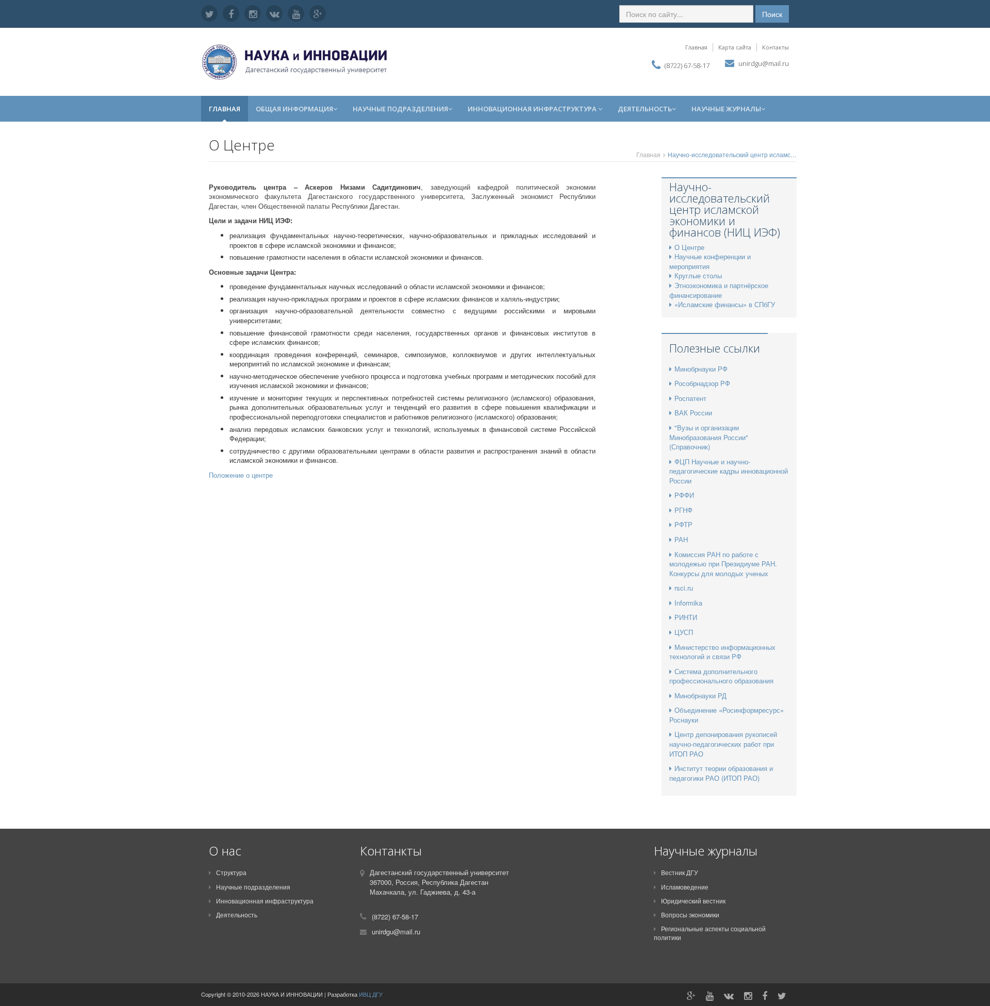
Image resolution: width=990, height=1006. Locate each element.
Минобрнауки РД (700, 695)
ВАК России (693, 412)
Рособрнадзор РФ (702, 383)
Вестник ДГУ (679, 872)
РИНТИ (685, 617)
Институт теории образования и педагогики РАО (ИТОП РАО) (721, 773)
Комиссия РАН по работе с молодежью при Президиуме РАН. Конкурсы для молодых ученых (723, 563)
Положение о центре (242, 475)
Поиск (772, 14)
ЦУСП (683, 632)
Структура (231, 872)
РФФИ (684, 495)
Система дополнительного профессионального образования (721, 676)
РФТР (683, 524)
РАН (681, 539)
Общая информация (294, 108)
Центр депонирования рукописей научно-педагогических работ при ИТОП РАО (723, 743)
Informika (688, 603)
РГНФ (683, 510)
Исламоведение (684, 886)
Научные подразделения (400, 108)
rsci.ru (683, 588)
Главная (696, 47)
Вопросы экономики (690, 914)
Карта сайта (734, 47)
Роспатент (690, 398)
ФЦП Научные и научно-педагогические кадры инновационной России (728, 471)
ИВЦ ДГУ (371, 994)
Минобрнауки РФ (701, 369)
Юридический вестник (693, 900)
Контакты (775, 47)
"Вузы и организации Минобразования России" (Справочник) (708, 437)
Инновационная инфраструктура (533, 108)
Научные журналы (726, 108)
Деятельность (645, 108)
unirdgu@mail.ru (763, 63)
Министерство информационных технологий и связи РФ (722, 652)
